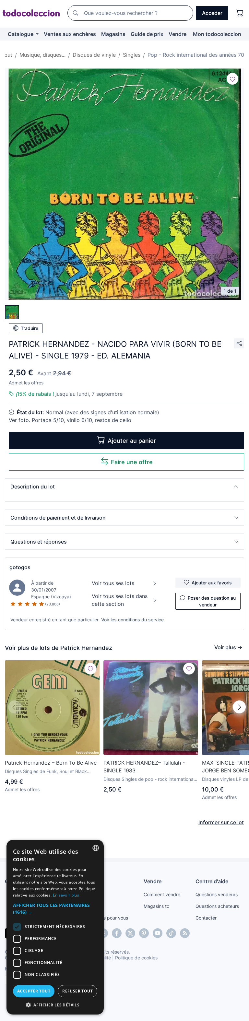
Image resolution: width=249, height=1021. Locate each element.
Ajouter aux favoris (212, 582)
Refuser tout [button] (77, 991)
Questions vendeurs (217, 894)
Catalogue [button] (21, 34)
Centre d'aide (212, 881)
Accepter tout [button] (33, 991)
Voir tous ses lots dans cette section (120, 600)
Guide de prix (147, 34)
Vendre (177, 34)
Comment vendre (162, 894)
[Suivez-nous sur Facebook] (117, 933)
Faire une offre (132, 462)
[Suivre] (232, 79)
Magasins (113, 34)
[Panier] (240, 13)
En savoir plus (66, 895)
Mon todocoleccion (217, 34)
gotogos (19, 567)
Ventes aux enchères (70, 34)
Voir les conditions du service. (133, 619)
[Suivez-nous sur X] (130, 933)
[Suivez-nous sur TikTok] (171, 933)
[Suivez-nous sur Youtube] (157, 933)
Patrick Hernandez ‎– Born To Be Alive (51, 762)
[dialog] (55, 927)
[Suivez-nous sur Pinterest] (144, 933)
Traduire (29, 328)
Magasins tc (156, 906)
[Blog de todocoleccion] (185, 933)
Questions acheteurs (217, 906)
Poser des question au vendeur (212, 601)
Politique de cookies (136, 957)
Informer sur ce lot (221, 822)
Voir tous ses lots (113, 583)
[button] (124, 486)
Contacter (206, 918)
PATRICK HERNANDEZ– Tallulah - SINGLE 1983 (144, 766)
